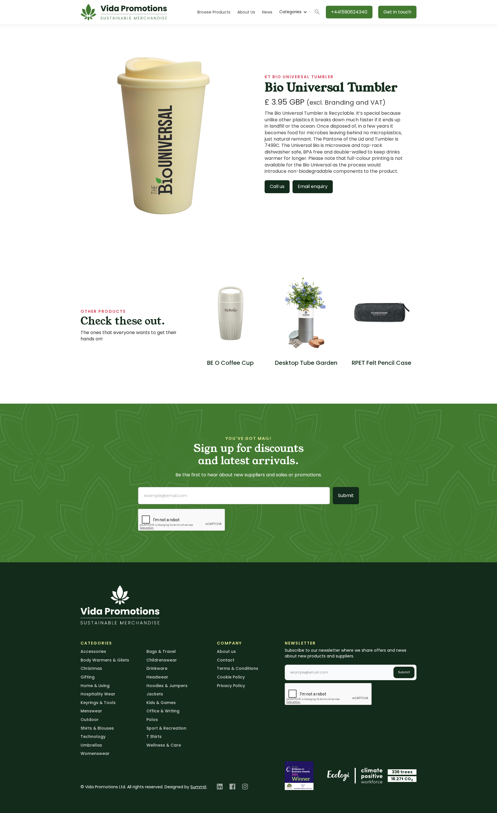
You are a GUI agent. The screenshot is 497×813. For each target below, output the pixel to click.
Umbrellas (91, 745)
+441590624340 (349, 12)
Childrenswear (161, 660)
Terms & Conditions (237, 668)
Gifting (88, 677)
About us (226, 651)
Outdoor (90, 719)
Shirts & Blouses (97, 728)
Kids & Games (161, 702)
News (267, 12)
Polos (152, 719)
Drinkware (156, 668)
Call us (277, 186)
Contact (225, 660)
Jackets (154, 694)
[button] (293, 12)
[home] (124, 12)
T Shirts (154, 736)
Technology (93, 736)
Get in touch (397, 12)
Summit (198, 787)
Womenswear (95, 753)
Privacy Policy (231, 686)
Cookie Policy (231, 677)
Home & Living (95, 686)
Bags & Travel (161, 651)
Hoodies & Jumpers (167, 686)
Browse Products (213, 12)
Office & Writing (162, 711)
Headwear (157, 677)
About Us (246, 12)
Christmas (91, 668)
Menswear (91, 711)
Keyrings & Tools (98, 702)
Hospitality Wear (98, 694)
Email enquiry (313, 186)
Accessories (93, 651)
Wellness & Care (163, 745)
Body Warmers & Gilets (105, 660)
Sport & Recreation (166, 728)
